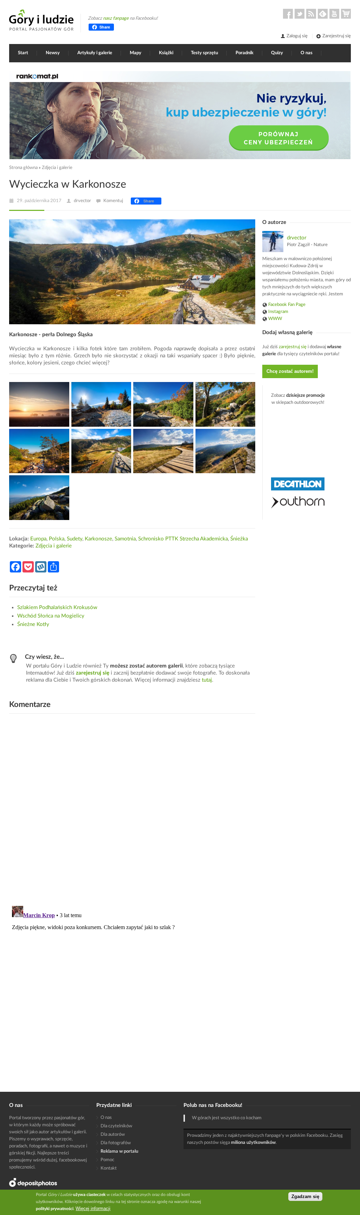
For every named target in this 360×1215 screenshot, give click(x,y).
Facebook (288, 14)
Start (23, 53)
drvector (82, 201)
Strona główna (23, 167)
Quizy (277, 53)
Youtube (334, 14)
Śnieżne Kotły (33, 624)
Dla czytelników (116, 1126)
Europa (38, 538)
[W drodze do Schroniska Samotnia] (101, 404)
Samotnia (125, 538)
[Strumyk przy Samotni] (39, 451)
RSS (311, 14)
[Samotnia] (101, 451)
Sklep (346, 14)
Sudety (74, 538)
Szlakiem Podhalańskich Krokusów (57, 607)
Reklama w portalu (119, 1151)
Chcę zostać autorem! (290, 371)
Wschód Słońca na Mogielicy (50, 616)
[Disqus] (132, 809)
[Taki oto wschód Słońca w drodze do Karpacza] (39, 404)
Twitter (299, 14)
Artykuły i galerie (94, 53)
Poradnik (244, 53)
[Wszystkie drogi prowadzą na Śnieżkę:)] (163, 451)
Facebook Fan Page (287, 304)
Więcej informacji (93, 1208)
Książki (166, 53)
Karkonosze (98, 538)
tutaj (207, 680)
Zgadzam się (305, 1196)
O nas (307, 53)
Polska (56, 538)
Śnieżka (239, 538)
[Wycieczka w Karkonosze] (39, 497)
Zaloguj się (297, 36)
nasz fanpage (116, 18)
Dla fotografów (116, 1143)
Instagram (278, 311)
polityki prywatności (54, 1209)
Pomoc (107, 1160)
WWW (275, 319)
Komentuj (113, 201)
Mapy (135, 53)
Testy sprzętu (204, 53)
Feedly (323, 14)
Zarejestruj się (336, 36)
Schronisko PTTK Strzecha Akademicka (183, 538)
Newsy (53, 53)
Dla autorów (113, 1134)
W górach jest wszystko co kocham (227, 1118)
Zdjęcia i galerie (57, 167)
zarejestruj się (92, 673)
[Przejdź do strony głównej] (41, 20)
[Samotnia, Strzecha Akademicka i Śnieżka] (225, 451)
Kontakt (109, 1168)
